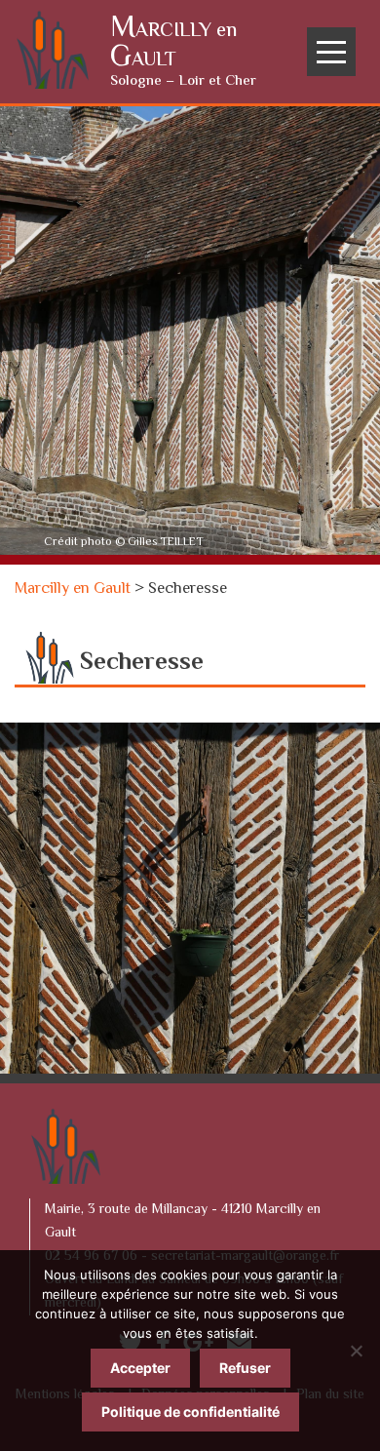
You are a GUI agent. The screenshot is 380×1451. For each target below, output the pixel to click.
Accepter (140, 1367)
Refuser (245, 1367)
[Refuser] (355, 1350)
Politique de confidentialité (190, 1411)
